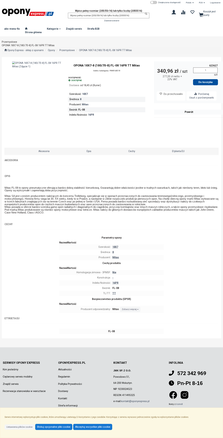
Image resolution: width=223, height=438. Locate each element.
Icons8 (179, 404)
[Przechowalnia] (192, 12)
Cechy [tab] (131, 151)
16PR (91, 114)
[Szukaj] (145, 14)
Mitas (85, 104)
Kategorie (53, 28)
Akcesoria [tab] (44, 151)
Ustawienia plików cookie (19, 427)
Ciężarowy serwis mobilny (17, 376)
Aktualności (65, 369)
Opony (51, 50)
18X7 (85, 94)
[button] (189, 2)
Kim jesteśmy (10, 369)
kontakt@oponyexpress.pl (135, 401)
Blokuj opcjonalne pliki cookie (53, 426)
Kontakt (62, 398)
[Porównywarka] (183, 12)
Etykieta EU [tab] (178, 151)
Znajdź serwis (11, 384)
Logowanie (215, 2)
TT (114, 293)
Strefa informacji (68, 405)
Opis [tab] (88, 151)
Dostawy (63, 391)
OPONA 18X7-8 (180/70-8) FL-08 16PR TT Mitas (105, 50)
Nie (114, 272)
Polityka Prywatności (70, 384)
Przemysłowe (67, 50)
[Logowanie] (173, 12)
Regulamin (64, 376)
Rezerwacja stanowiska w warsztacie (24, 391)
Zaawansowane (111, 20)
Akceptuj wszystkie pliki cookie (92, 426)
